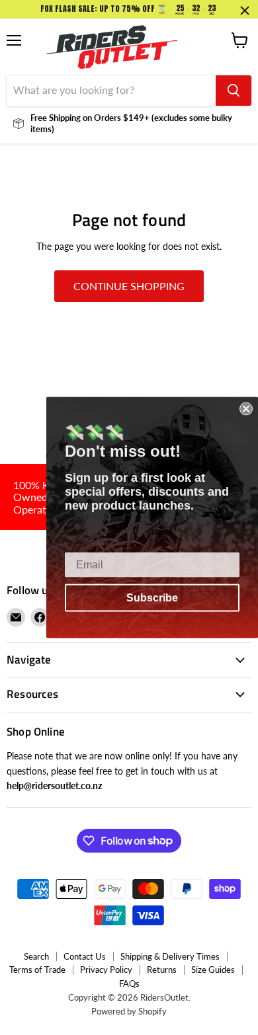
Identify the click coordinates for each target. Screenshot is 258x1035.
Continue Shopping (129, 286)
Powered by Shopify (129, 1011)
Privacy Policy (106, 969)
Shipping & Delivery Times (170, 956)
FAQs (129, 983)
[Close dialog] (246, 409)
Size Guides (213, 969)
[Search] (233, 90)
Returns (162, 969)
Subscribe (152, 597)
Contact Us (85, 956)
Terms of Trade (37, 969)
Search (36, 956)
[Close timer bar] (244, 10)
